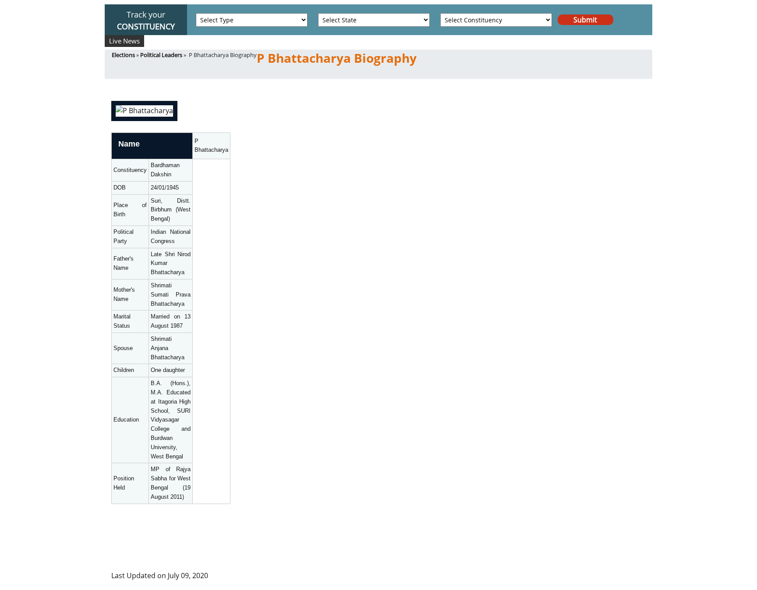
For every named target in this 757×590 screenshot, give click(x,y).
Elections (123, 55)
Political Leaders (161, 55)
